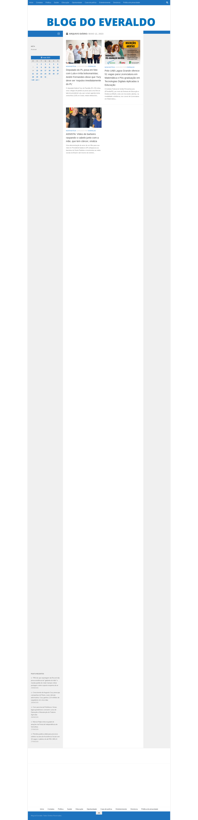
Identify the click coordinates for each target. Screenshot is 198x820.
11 (49, 67)
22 (37, 74)
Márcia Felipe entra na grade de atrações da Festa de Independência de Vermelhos (44, 724)
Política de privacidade (131, 2)
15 (37, 70)
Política (48, 2)
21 (33, 74)
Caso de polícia (90, 2)
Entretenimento (104, 2)
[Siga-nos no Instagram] (58, 33)
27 (58, 74)
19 (53, 70)
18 (49, 70)
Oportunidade (77, 2)
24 (45, 74)
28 (33, 77)
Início (31, 2)
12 (53, 67)
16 (41, 70)
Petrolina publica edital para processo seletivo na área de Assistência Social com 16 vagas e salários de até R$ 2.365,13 (45, 736)
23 (41, 74)
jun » (37, 80)
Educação (65, 2)
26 (53, 74)
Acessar (34, 49)
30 (41, 77)
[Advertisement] (45, 117)
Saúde (56, 2)
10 (45, 67)
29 (37, 77)
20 (58, 70)
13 (58, 67)
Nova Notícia (71, 66)
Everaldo (92, 66)
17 (45, 70)
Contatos (39, 2)
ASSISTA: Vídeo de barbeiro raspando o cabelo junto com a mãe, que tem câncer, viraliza (82, 138)
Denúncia (116, 2)
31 (45, 77)
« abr (33, 80)
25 (49, 74)
